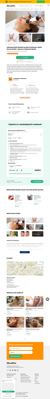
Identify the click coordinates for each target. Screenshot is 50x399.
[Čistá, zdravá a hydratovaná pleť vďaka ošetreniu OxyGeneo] (25, 22)
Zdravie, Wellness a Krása (25, 9)
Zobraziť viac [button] (24, 252)
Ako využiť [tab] (14, 137)
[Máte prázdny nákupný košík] (36, 5)
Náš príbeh (37, 375)
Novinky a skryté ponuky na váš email (21, 345)
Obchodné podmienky (25, 378)
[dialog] (8, 388)
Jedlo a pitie (36, 9)
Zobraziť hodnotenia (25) (25, 97)
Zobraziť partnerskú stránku (11, 287)
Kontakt (36, 377)
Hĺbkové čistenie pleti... (32, 87)
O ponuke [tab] (10, 137)
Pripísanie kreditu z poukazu (26, 381)
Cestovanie (17, 9)
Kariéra (36, 378)
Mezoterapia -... (16, 87)
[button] (8, 89)
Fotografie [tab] (19, 137)
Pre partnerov (37, 383)
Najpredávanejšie (10, 9)
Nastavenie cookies (21, 394)
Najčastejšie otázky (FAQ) (25, 377)
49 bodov (28, 61)
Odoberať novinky (15, 356)
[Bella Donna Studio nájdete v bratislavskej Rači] (39, 227)
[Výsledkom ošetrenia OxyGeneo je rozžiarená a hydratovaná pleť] (25, 234)
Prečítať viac (11, 389)
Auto (41, 9)
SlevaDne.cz (25, 396)
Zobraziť (22, 93)
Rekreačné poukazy (24, 375)
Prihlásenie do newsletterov (26, 380)
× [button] (14, 379)
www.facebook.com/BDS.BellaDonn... (13, 286)
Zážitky (32, 9)
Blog (35, 380)
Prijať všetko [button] (8, 391)
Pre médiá (37, 381)
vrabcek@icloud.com (10, 284)
